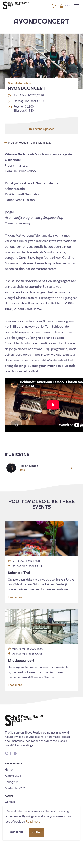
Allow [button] (36, 832)
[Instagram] (6, 753)
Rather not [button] (16, 832)
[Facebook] (10, 753)
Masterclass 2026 (15, 788)
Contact (10, 802)
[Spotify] (15, 753)
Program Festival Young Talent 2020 (29, 143)
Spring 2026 (12, 782)
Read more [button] (33, 821)
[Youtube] (18, 753)
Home (9, 769)
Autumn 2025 (13, 776)
